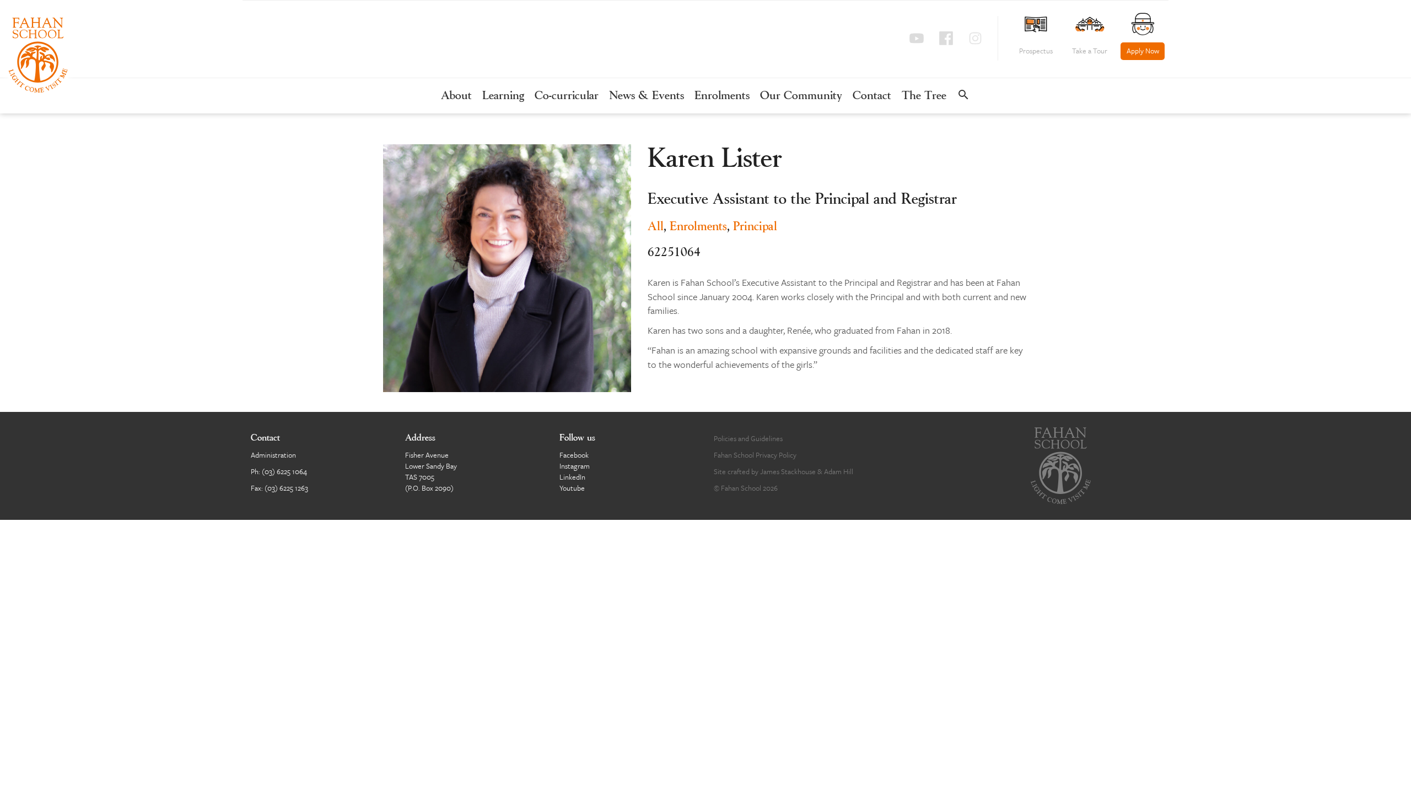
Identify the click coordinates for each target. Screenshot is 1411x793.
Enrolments (722, 96)
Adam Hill (838, 471)
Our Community (801, 96)
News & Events (646, 96)
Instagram (574, 465)
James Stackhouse (788, 471)
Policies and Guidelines (748, 438)
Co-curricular (567, 96)
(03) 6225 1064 (284, 471)
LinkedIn (572, 476)
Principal (755, 226)
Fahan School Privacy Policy (755, 454)
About (456, 96)
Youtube (572, 487)
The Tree (924, 96)
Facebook (574, 454)
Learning (503, 96)
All (656, 226)
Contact (872, 96)
